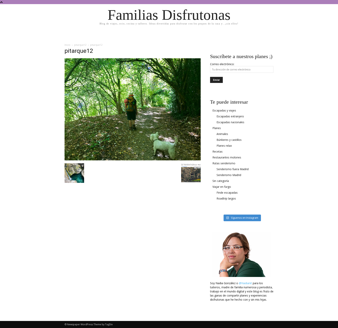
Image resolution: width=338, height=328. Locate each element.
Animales (222, 134)
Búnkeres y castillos (229, 140)
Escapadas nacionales (230, 122)
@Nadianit (245, 283)
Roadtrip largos (226, 198)
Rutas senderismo (223, 163)
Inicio (67, 45)
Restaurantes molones (226, 157)
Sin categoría (220, 181)
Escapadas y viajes (224, 110)
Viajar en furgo (221, 187)
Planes (216, 128)
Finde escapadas (227, 192)
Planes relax (224, 145)
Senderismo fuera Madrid (233, 169)
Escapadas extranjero (230, 116)
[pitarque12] (133, 159)
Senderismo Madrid (229, 175)
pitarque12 (80, 45)
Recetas (217, 151)
